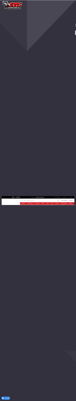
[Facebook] (13, 197)
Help (71, 197)
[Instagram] (19, 197)
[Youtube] (17, 197)
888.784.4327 (40, 197)
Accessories (64, 203)
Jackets (57, 203)
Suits (52, 203)
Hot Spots (65, 197)
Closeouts (37, 203)
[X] (15, 197)
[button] (5, 398)
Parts (43, 203)
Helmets (23, 203)
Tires (47, 203)
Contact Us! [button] (6, 398)
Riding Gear (30, 203)
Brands (70, 203)
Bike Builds (57, 197)
